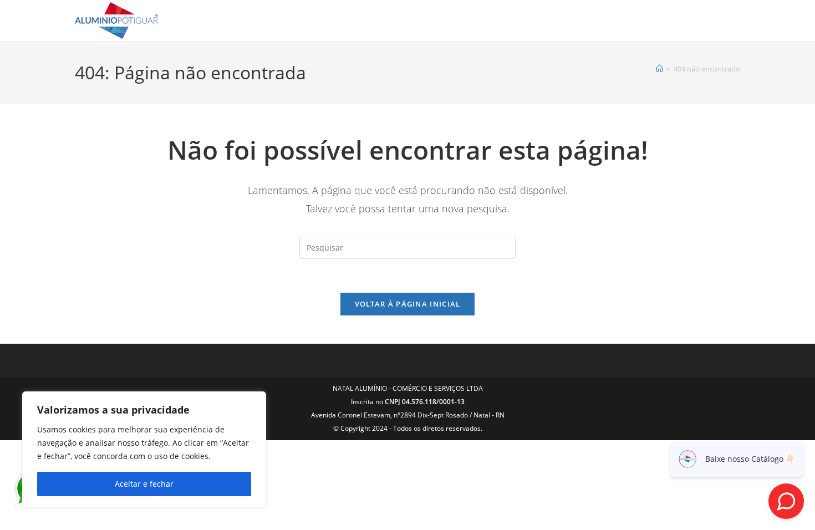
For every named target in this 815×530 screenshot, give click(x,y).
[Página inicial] (659, 69)
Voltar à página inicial (408, 304)
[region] (144, 449)
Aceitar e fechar (144, 483)
